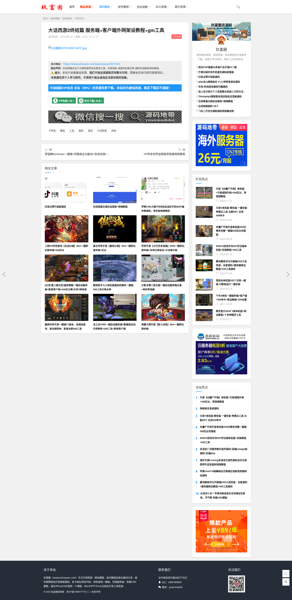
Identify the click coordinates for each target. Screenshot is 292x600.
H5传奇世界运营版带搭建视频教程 (164, 154)
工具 (71, 130)
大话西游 (102, 130)
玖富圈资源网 (57, 591)
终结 (113, 130)
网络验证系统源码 (209, 408)
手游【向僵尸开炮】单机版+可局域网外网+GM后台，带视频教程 (222, 399)
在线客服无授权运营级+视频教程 (215, 101)
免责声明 (96, 591)
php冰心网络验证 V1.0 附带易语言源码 (219, 81)
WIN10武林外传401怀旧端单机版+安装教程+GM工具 (223, 440)
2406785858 (174, 582)
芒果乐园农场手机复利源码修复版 (216, 72)
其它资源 (180, 7)
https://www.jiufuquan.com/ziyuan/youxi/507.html (91, 64)
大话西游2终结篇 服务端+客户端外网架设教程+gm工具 (106, 30)
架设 (90, 130)
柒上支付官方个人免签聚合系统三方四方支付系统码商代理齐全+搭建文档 (236, 91)
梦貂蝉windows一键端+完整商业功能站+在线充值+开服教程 (81, 154)
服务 (81, 130)
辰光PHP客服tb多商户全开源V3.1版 (217, 67)
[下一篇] (288, 274)
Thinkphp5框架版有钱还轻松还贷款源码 (220, 96)
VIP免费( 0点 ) (66, 100)
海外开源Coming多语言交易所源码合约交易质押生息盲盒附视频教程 (223, 462)
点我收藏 (177, 36)
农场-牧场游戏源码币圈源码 (213, 86)
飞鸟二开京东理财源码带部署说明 (216, 111)
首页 (72, 7)
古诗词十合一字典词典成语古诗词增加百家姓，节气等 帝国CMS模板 (222, 495)
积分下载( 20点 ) (93, 100)
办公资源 (161, 7)
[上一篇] (4, 274)
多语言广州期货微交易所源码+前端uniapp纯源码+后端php (223, 451)
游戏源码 (67, 18)
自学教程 (123, 7)
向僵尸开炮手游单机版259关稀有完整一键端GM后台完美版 (223, 429)
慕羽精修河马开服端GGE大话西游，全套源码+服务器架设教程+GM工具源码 (223, 484)
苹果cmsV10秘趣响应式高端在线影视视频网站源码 (223, 473)
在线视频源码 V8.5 (208, 106)
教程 (62, 130)
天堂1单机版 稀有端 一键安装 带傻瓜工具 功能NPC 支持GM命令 (223, 418)
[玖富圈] (52, 10)
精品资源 (85, 7)
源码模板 (104, 7)
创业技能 (142, 7)
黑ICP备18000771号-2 (77, 591)
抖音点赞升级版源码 (209, 76)
